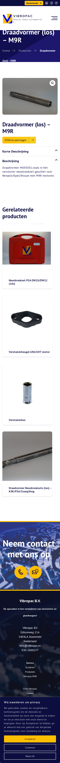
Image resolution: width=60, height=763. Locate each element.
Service (30, 662)
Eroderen (30, 667)
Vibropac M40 (30, 676)
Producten (25, 50)
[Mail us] (35, 571)
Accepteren (30, 738)
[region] (30, 730)
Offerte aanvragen (15, 140)
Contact (30, 693)
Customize (30, 747)
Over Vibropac (30, 688)
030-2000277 (30, 650)
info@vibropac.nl (30, 645)
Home (6, 50)
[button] (34, 3)
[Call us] (20, 572)
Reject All (30, 756)
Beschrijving (10, 161)
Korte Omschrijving (15, 151)
